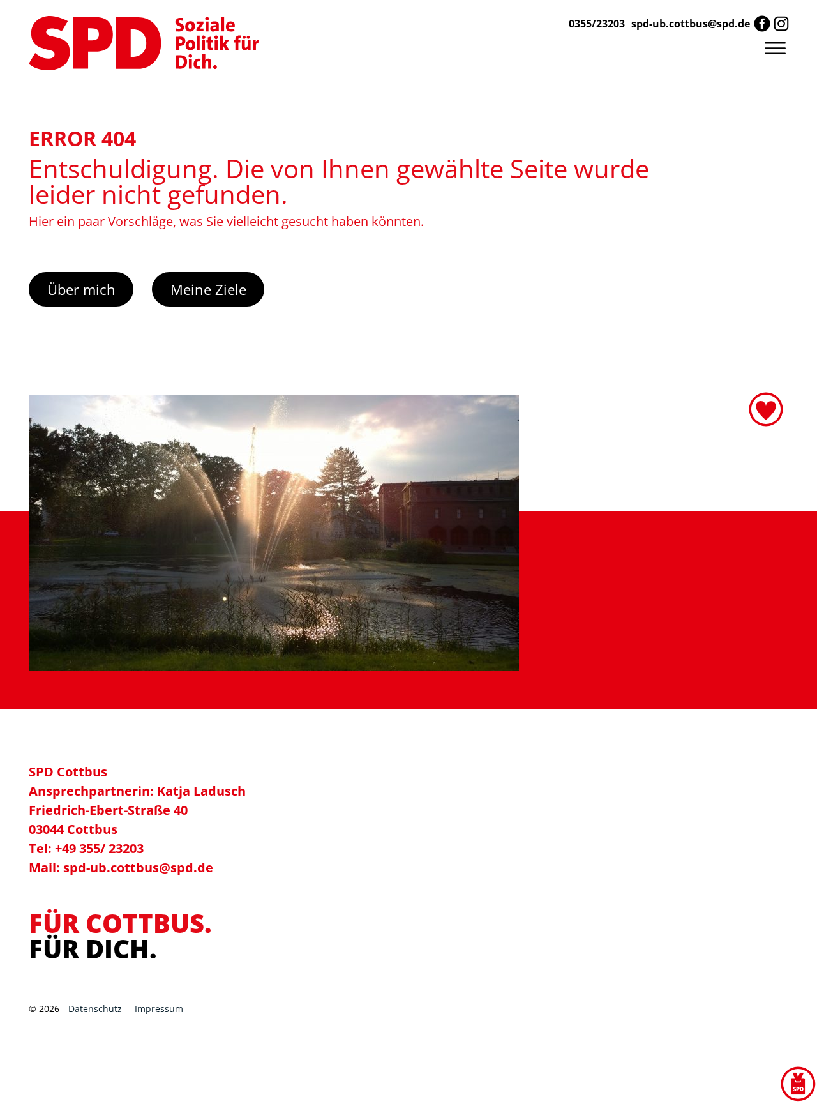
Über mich (81, 289)
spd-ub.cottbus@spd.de (690, 24)
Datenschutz (95, 1009)
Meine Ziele (208, 289)
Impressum (159, 1009)
